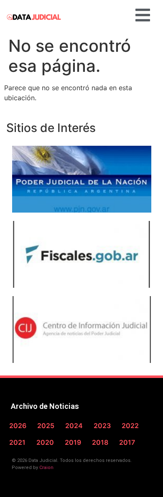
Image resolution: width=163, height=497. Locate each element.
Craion (46, 467)
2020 (45, 442)
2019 (73, 442)
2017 (127, 442)
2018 (100, 442)
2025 (45, 425)
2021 (17, 442)
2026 (17, 425)
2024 (74, 425)
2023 (102, 425)
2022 (130, 425)
